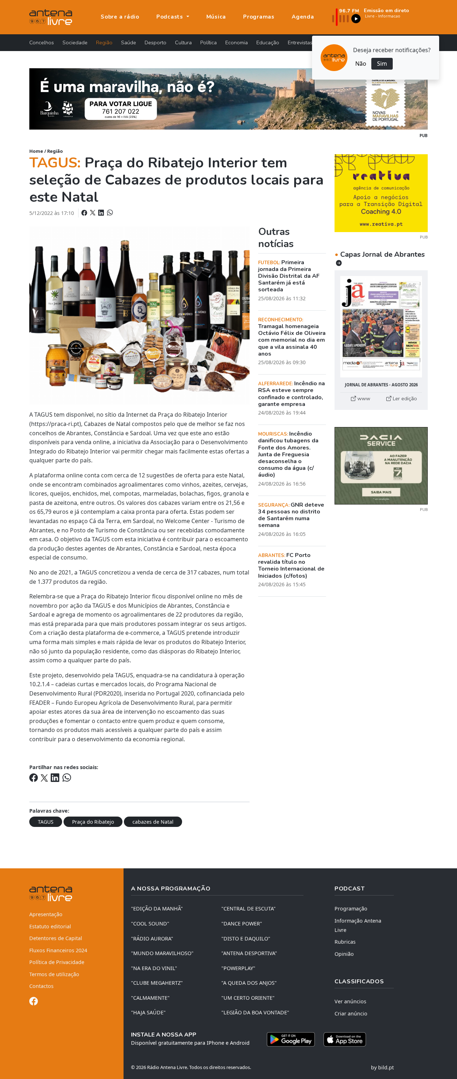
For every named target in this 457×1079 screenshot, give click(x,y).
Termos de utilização (54, 974)
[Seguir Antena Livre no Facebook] (33, 1002)
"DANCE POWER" (241, 923)
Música (216, 16)
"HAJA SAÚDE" (148, 1012)
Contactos (41, 986)
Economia (236, 42)
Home (36, 151)
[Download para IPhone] (344, 1039)
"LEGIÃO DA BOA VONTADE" (255, 1012)
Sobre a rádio (120, 16)
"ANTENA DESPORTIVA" (249, 953)
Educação (267, 42)
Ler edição (404, 398)
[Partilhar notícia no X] (93, 213)
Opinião (344, 953)
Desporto (155, 42)
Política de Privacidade (56, 962)
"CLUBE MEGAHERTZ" (157, 982)
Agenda (303, 16)
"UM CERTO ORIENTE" (248, 997)
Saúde (128, 42)
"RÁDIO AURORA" (152, 938)
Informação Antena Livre (358, 925)
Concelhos (41, 42)
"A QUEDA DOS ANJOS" (249, 982)
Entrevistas (300, 42)
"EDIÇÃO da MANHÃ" (157, 908)
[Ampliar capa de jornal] (381, 327)
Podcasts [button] (170, 16)
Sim (382, 63)
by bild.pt (382, 1067)
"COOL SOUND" (150, 923)
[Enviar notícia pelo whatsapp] (109, 213)
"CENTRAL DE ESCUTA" (248, 908)
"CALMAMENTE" (150, 997)
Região (104, 42)
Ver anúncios (350, 1001)
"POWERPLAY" (238, 968)
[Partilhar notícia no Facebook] (85, 213)
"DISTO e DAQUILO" (245, 938)
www (363, 398)
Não (360, 63)
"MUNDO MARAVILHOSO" (162, 953)
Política (208, 42)
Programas (259, 16)
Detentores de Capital (55, 938)
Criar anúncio (351, 1013)
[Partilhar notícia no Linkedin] (101, 213)
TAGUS (46, 821)
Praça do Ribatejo (93, 821)
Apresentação (45, 914)
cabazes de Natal (153, 821)
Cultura (183, 42)
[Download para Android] (291, 1039)
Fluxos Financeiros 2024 (58, 950)
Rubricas (345, 941)
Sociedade (74, 42)
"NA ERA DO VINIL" (154, 968)
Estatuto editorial (50, 926)
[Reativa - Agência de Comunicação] (381, 192)
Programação (351, 908)
